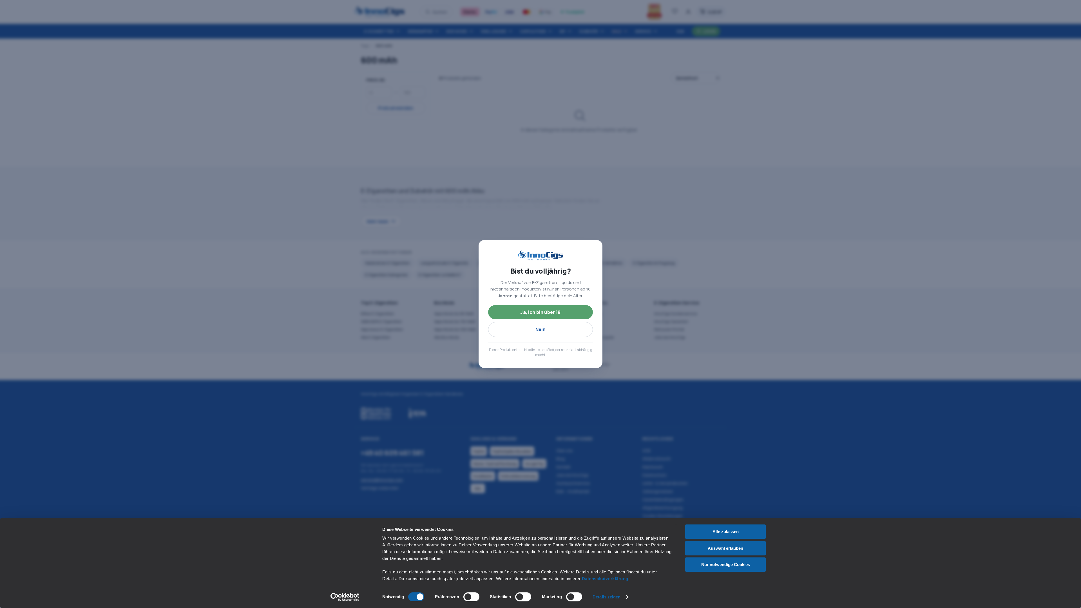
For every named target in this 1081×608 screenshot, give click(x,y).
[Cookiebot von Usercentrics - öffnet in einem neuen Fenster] (345, 597)
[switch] (471, 596)
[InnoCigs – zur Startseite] (540, 255)
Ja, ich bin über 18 (540, 312)
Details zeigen (606, 596)
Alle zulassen (726, 531)
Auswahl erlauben (725, 548)
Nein (540, 329)
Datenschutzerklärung (605, 578)
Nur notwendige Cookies (725, 564)
